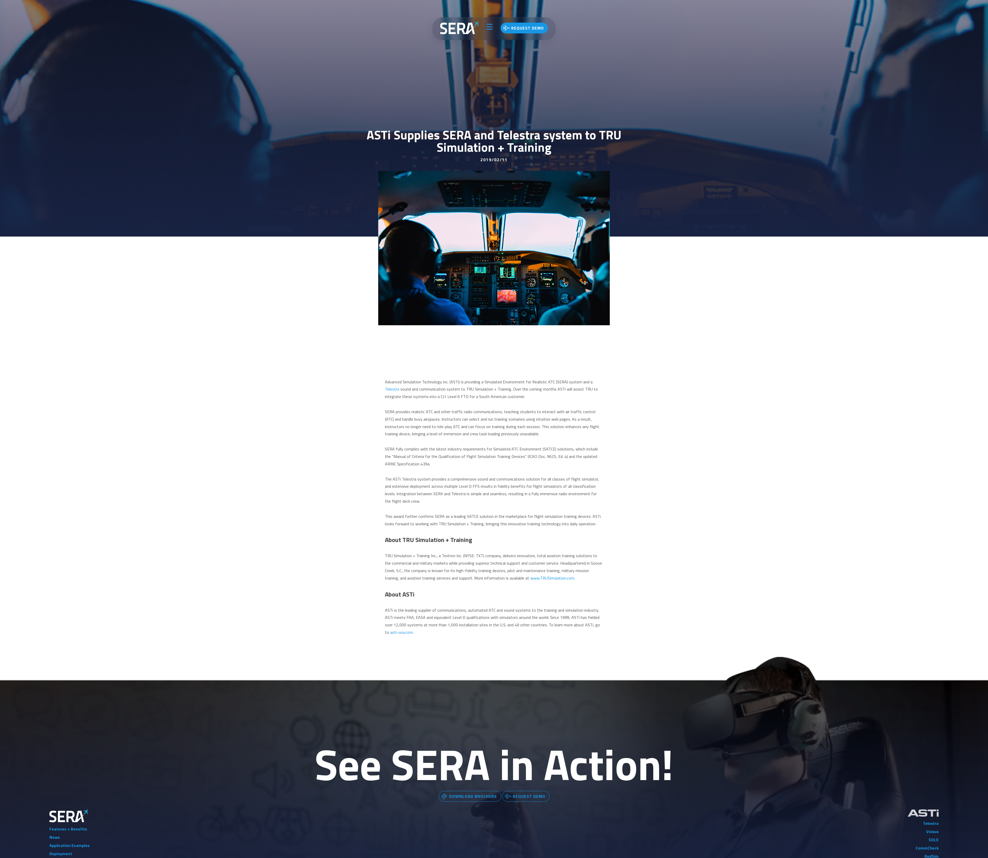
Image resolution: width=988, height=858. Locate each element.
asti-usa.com (401, 632)
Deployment (60, 854)
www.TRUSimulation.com (552, 578)
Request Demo (529, 796)
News (54, 837)
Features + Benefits (68, 829)
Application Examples (69, 845)
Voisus (932, 831)
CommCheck (927, 848)
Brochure (473, 796)
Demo (527, 28)
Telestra (392, 389)
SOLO (934, 840)
